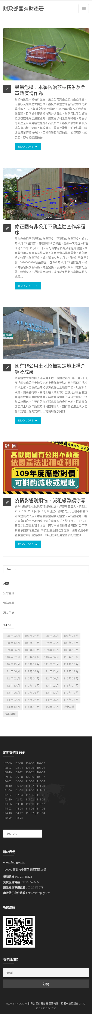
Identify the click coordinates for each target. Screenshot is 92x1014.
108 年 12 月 (32, 643)
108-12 (18, 772)
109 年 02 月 (51, 643)
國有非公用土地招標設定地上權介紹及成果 (50, 368)
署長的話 (8, 613)
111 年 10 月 (51, 671)
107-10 (29, 763)
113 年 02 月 (51, 685)
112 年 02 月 (12, 678)
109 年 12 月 (71, 650)
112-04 (18, 795)
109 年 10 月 (51, 650)
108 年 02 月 (12, 636)
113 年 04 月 (71, 685)
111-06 (7, 790)
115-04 (41, 813)
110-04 (18, 781)
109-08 (18, 777)
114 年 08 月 (71, 700)
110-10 (7, 786)
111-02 (29, 786)
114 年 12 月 (32, 707)
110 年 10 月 (12, 664)
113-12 (41, 804)
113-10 (29, 804)
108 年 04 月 (32, 636)
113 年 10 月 (51, 693)
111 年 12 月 (71, 671)
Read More (26, 146)
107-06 (7, 763)
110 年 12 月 (32, 664)
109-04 (41, 772)
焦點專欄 (8, 603)
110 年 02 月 (12, 657)
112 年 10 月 (12, 685)
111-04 (41, 786)
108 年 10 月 (12, 643)
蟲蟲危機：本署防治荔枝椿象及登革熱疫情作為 (50, 90)
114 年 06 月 (51, 700)
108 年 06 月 (51, 636)
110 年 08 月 (71, 657)
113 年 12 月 (71, 693)
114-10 (7, 813)
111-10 (29, 790)
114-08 (41, 808)
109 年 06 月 (12, 650)
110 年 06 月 (51, 657)
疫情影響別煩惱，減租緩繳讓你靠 (50, 500)
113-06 (7, 804)
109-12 (41, 777)
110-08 (41, 781)
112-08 (41, 795)
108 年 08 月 (71, 636)
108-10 (7, 772)
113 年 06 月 (12, 693)
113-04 (41, 799)
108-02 (7, 768)
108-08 (41, 768)
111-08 (18, 790)
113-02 (29, 799)
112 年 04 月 (32, 678)
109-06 (7, 777)
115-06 (7, 817)
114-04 (18, 808)
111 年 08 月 (32, 671)
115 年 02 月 (51, 707)
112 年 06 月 (51, 678)
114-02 (7, 808)
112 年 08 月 (71, 678)
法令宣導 (8, 593)
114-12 (18, 813)
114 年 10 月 (12, 707)
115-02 (29, 813)
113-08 (18, 804)
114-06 (29, 808)
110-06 (29, 781)
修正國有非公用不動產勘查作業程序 (50, 229)
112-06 (29, 795)
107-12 (41, 763)
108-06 (29, 768)
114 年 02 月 (12, 700)
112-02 (7, 795)
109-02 (29, 772)
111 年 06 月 (12, 671)
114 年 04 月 (32, 700)
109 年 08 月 (32, 650)
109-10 (29, 777)
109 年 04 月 (71, 643)
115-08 (18, 817)
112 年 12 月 (32, 685)
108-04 (18, 768)
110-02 (7, 781)
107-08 (18, 763)
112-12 (18, 799)
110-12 (18, 786)
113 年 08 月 (32, 693)
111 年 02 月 (51, 664)
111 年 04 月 (71, 664)
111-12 (41, 790)
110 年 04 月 (32, 657)
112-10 (7, 799)
